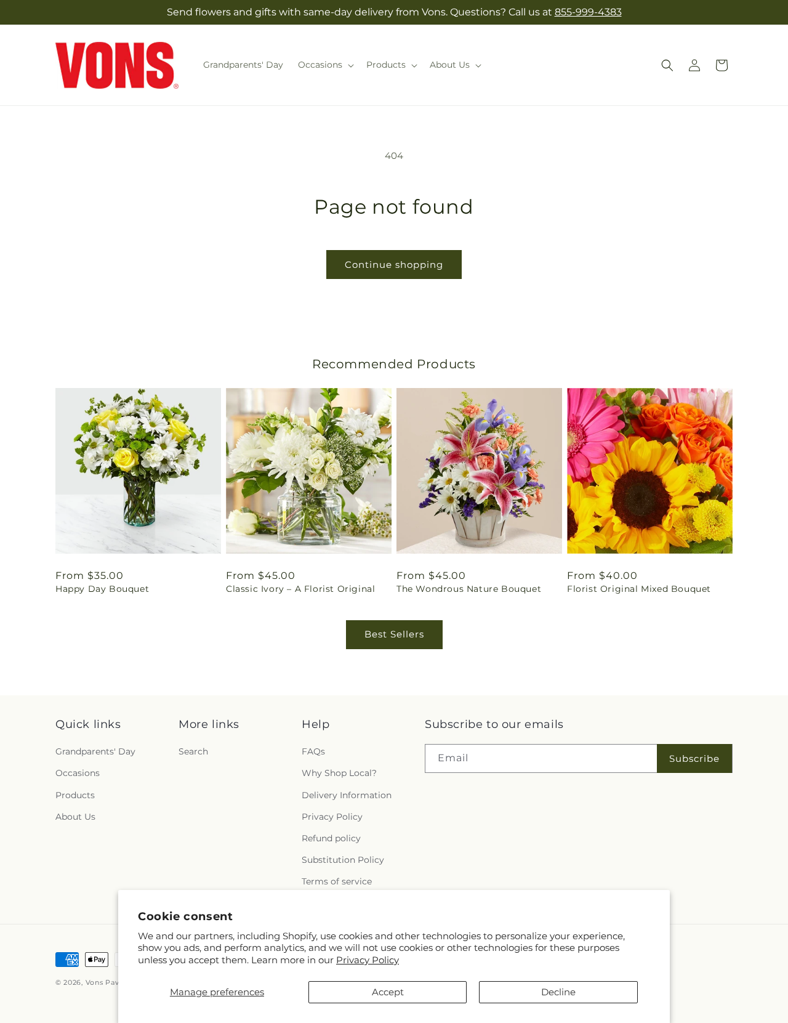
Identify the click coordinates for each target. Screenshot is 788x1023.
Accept (388, 992)
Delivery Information (347, 795)
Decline (558, 992)
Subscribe (694, 758)
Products (75, 795)
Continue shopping (394, 264)
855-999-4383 (588, 12)
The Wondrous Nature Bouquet (468, 588)
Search (193, 751)
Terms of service (337, 881)
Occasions (77, 772)
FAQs (313, 751)
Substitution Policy (343, 859)
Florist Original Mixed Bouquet (639, 588)
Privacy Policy (367, 960)
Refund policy (331, 838)
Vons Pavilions (112, 982)
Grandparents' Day (95, 751)
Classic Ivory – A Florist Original (300, 588)
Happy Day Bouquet (102, 588)
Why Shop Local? (339, 772)
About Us (75, 816)
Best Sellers (394, 634)
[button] (325, 65)
